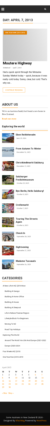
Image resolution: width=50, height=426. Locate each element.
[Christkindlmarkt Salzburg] (8, 166)
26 (29, 384)
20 (36, 381)
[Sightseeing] (8, 250)
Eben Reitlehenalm (26, 134)
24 (16, 384)
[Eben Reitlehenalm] (8, 138)
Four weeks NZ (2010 (11, 351)
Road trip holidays (12, 329)
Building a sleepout (13, 307)
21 (42, 381)
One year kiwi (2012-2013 (13, 357)
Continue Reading (14, 90)
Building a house (12, 302)
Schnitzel (6, 68)
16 (10, 381)
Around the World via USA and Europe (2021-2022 (25, 340)
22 (3, 384)
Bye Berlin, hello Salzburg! (30, 191)
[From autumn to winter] (8, 152)
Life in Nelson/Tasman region (17, 313)
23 (10, 384)
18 (23, 381)
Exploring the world (13, 126)
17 (16, 381)
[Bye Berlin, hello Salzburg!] (8, 194)
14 (42, 377)
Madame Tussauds (26, 261)
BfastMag (20, 420)
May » (11, 393)
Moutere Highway (17, 63)
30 (10, 387)
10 (16, 377)
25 (23, 384)
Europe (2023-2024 (12, 346)
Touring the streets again (27, 220)
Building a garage (12, 291)
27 (36, 384)
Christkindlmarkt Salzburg (30, 162)
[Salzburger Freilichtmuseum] (8, 180)
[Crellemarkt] (8, 208)
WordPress (42, 420)
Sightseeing (22, 247)
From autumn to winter (28, 148)
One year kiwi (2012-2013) (15, 33)
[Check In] (8, 236)
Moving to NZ (10, 324)
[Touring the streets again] (8, 222)
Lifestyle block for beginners (16, 318)
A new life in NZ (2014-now (14, 286)
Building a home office (14, 297)
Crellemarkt (22, 205)
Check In (20, 233)
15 (3, 381)
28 (42, 384)
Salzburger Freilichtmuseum (25, 178)
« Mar (4, 393)
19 (29, 381)
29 (3, 387)
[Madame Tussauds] (8, 264)
